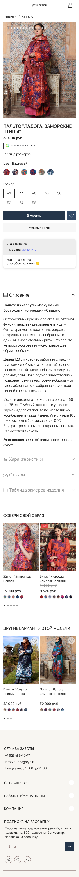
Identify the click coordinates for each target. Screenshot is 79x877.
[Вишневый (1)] (17, 709)
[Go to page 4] (14, 605)
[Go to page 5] (17, 605)
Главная (10, 16)
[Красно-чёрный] (54, 597)
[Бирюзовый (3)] (5, 597)
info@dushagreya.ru (20, 762)
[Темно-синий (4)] (17, 597)
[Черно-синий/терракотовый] (15, 172)
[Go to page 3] (11, 605)
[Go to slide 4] (17, 28)
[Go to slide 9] (33, 28)
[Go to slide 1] (8, 28)
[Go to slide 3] (14, 28)
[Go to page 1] (4, 605)
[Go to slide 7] (26, 28)
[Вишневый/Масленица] (41, 597)
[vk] (27, 859)
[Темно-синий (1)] (13, 597)
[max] (17, 859)
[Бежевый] (41, 172)
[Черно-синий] (50, 172)
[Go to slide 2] (11, 28)
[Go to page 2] (8, 605)
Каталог (28, 16)
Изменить (29, 250)
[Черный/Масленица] (70, 597)
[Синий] (58, 597)
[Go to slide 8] (30, 28)
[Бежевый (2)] (5, 709)
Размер (8, 184)
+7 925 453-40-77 (17, 755)
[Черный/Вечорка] (66, 597)
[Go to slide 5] (20, 28)
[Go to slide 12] (42, 28)
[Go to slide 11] (39, 28)
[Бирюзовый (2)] (9, 709)
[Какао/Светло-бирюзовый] (9, 597)
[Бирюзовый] (24, 172)
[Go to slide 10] (36, 28)
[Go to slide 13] (45, 28)
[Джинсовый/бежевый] (50, 597)
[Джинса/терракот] (45, 597)
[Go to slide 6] (23, 28)
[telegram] (8, 859)
